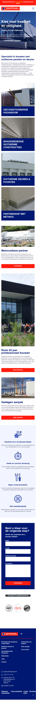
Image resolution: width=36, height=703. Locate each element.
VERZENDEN (18, 583)
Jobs (3, 659)
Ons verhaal (25, 649)
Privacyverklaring (16, 691)
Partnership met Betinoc (26, 642)
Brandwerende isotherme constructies (9, 642)
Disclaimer (32, 691)
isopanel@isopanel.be (10, 671)
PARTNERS (18, 266)
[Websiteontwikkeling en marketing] (33, 695)
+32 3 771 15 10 (8, 674)
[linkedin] (21, 634)
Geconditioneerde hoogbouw (7, 652)
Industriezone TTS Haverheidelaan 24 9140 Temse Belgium (9, 680)
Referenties (5, 656)
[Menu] (33, 8)
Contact (3, 662)
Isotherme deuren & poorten (7, 647)
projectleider (19, 2)
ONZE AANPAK (18, 417)
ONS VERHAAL (18, 370)
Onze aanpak (25, 646)
